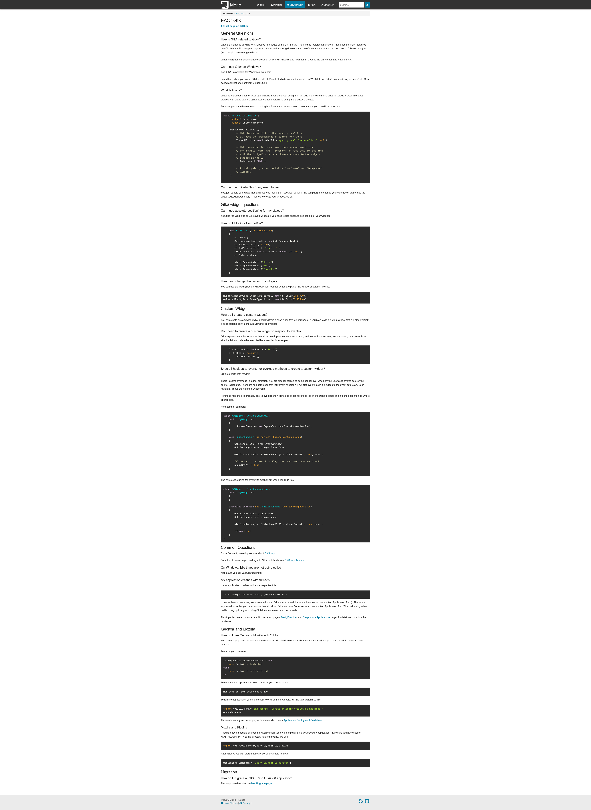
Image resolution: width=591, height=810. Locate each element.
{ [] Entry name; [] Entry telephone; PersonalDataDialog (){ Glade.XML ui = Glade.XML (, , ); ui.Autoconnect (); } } (276, 147)
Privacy (246, 803)
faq (242, 13)
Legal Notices (231, 803)
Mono (235, 4)
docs (236, 13)
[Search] (367, 5)
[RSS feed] (361, 802)
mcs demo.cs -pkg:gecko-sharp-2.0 (245, 691)
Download (277, 4)
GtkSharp (270, 553)
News (313, 4)
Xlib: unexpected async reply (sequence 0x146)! (255, 594)
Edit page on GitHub (236, 26)
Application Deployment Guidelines (303, 720)
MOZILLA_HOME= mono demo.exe (273, 710)
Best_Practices (289, 617)
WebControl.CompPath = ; (257, 762)
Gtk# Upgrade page (261, 783)
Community (329, 4)
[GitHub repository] (367, 802)
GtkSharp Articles (294, 560)
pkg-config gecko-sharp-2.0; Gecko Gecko (247, 667)
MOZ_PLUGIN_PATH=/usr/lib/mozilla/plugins (255, 745)
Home (262, 4)
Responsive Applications (316, 617)
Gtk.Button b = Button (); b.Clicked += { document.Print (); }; (251, 354)
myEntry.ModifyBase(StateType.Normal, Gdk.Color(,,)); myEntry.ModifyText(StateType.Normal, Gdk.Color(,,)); (265, 297)
